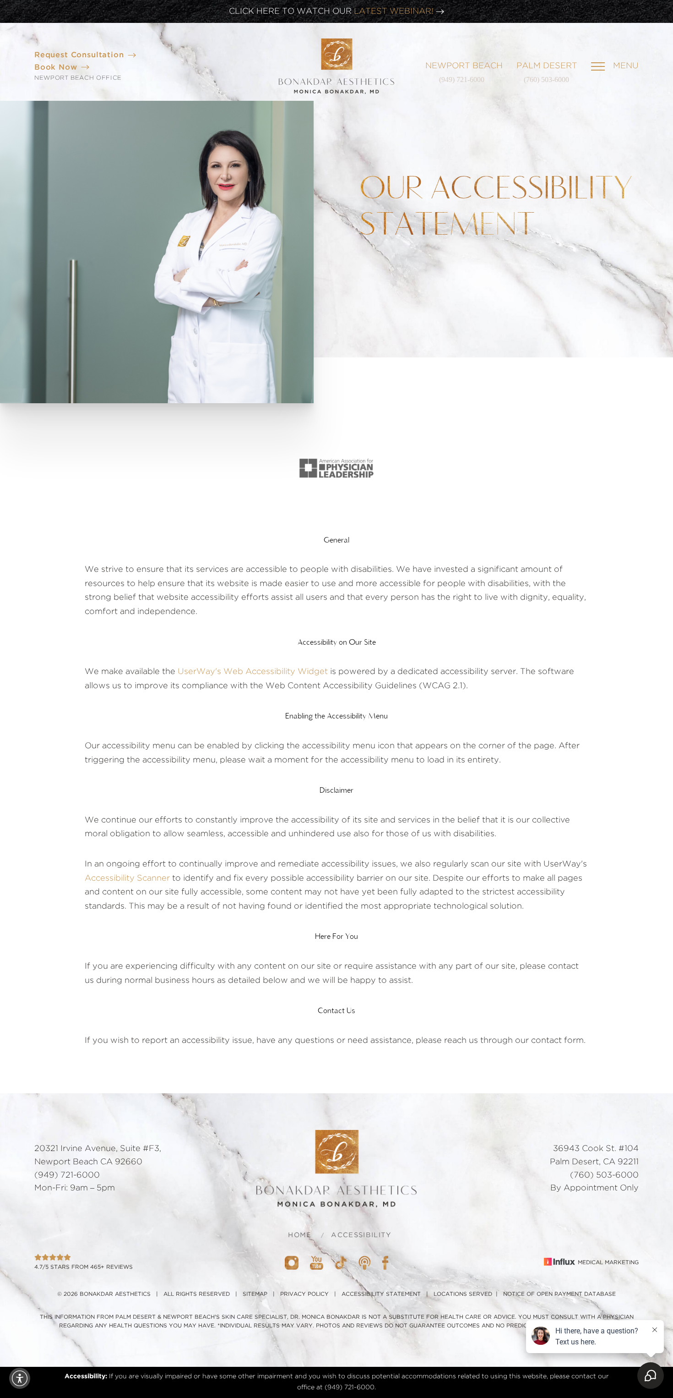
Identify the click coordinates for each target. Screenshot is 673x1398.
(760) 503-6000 (546, 79)
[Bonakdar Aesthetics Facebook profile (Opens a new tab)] (385, 1262)
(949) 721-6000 (461, 79)
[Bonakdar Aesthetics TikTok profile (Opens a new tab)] (341, 1262)
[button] (19, 1378)
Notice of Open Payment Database (559, 1294)
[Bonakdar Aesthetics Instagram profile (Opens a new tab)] (291, 1262)
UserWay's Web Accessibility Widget (253, 672)
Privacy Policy (304, 1294)
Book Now (55, 67)
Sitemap (255, 1294)
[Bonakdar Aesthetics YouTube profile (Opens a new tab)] (316, 1262)
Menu (626, 66)
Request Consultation (79, 55)
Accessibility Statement (381, 1294)
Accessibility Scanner (127, 878)
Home (299, 1235)
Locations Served (463, 1294)
